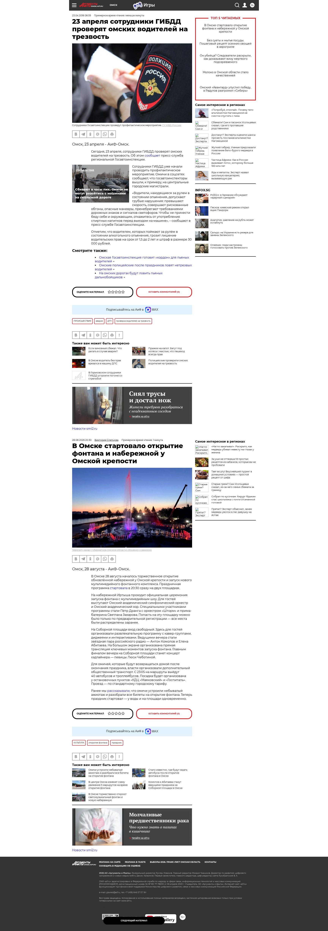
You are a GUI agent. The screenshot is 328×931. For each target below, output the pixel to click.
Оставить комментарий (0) (164, 292)
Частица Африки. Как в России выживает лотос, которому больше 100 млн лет (232, 162)
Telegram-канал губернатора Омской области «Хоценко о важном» (112, 550)
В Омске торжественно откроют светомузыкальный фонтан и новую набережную (107, 797)
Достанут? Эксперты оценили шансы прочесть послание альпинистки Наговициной (233, 137)
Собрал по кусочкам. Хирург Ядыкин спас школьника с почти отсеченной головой (233, 499)
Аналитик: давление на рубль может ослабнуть (232, 221)
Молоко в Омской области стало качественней (225, 74)
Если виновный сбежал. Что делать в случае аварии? (105, 350)
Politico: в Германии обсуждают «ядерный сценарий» (229, 196)
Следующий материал (134, 920)
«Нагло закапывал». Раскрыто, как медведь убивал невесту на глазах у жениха (232, 449)
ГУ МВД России (171, 125)
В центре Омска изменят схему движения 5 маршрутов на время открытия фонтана (108, 785)
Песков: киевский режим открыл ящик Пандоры (229, 209)
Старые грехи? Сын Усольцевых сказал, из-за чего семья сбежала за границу (232, 487)
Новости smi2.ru (84, 428)
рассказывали (118, 691)
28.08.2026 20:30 (81, 440)
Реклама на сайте (110, 862)
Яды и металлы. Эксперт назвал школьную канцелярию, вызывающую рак (230, 175)
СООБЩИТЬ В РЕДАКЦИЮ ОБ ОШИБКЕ (119, 866)
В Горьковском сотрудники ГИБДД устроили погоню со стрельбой (105, 375)
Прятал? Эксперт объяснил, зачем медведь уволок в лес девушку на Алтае (231, 512)
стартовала (119, 588)
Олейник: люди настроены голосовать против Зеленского (229, 246)
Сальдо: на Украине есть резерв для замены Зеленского (231, 234)
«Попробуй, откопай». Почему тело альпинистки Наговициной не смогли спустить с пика (232, 112)
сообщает (152, 155)
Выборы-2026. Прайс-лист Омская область (175, 862)
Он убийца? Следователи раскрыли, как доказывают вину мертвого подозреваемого (225, 59)
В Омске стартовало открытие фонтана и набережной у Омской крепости (225, 28)
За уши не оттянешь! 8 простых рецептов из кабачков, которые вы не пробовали (233, 462)
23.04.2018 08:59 (81, 15)
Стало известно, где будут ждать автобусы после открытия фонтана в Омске (167, 772)
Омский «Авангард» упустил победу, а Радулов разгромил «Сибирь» (225, 89)
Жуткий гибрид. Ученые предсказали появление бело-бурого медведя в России (233, 150)
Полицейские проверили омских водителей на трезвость (168, 362)
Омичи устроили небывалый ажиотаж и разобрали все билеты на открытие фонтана (108, 772)
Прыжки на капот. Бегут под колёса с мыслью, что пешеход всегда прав (166, 351)
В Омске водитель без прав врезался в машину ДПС (104, 362)
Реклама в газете (135, 862)
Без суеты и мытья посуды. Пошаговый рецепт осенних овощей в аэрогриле (225, 44)
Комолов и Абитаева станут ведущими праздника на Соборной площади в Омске (165, 785)
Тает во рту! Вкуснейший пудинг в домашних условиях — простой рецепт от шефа (231, 474)
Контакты (210, 862)
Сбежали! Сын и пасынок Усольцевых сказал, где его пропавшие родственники (233, 125)
